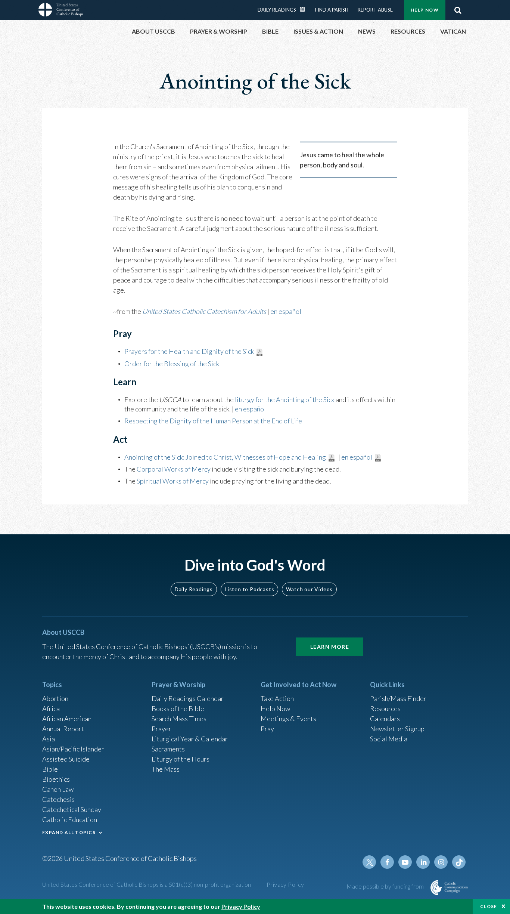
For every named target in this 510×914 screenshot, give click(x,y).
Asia (48, 739)
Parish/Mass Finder (398, 698)
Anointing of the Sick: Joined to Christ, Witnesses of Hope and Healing (225, 457)
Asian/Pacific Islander (73, 749)
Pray (267, 729)
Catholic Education (69, 819)
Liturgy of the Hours (180, 759)
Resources (385, 708)
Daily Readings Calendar (305, 9)
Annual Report (63, 729)
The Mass (166, 769)
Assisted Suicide (66, 759)
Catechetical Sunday (71, 809)
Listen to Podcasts (249, 589)
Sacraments (168, 749)
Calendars (385, 718)
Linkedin (423, 862)
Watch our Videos (309, 589)
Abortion (55, 698)
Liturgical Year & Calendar (190, 739)
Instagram (441, 862)
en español (285, 311)
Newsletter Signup (397, 729)
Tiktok (459, 862)
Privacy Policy (285, 884)
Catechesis (58, 799)
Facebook (387, 862)
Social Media (388, 739)
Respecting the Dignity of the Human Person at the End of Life (213, 421)
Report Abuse (375, 10)
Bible (50, 769)
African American (66, 718)
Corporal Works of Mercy (174, 469)
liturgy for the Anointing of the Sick (285, 399)
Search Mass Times (179, 718)
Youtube (405, 862)
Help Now (425, 10)
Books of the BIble (178, 708)
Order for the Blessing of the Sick (171, 363)
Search (457, 10)
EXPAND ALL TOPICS (69, 832)
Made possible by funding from (385, 886)
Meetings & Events (288, 718)
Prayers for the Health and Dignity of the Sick (189, 351)
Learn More (329, 646)
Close (488, 906)
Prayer (161, 729)
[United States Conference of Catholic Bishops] (60, 11)
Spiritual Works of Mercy (173, 481)
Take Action (277, 698)
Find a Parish (331, 10)
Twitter (369, 862)
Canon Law (58, 789)
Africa (51, 708)
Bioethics (56, 779)
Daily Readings (277, 10)
